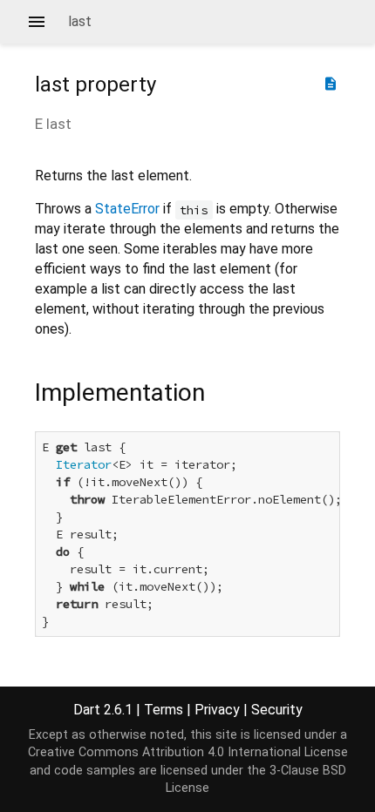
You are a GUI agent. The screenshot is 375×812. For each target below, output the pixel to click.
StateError (127, 208)
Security (277, 709)
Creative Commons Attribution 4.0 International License (188, 752)
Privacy (217, 709)
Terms (163, 709)
